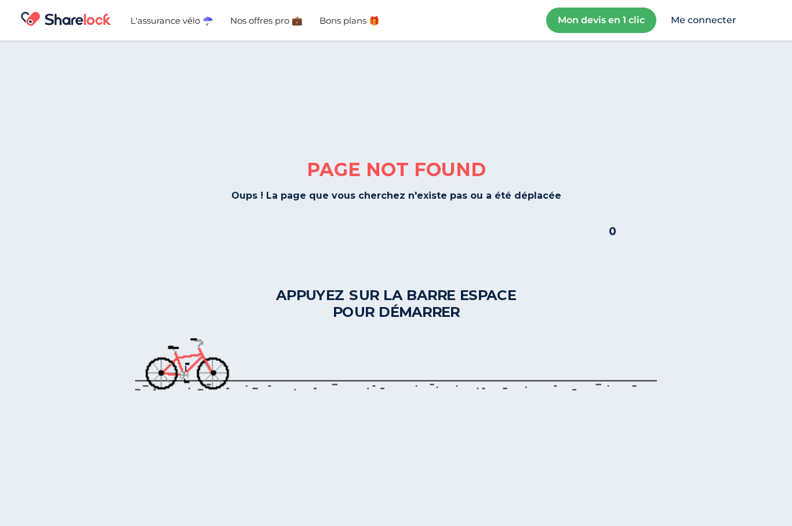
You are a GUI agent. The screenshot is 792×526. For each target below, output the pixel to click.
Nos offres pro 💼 (266, 20)
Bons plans (349, 20)
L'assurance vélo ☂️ (171, 20)
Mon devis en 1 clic (601, 19)
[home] (66, 20)
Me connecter (703, 19)
